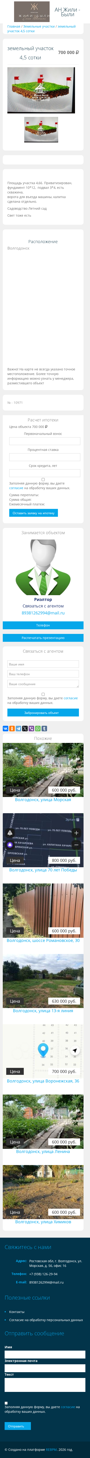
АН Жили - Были (67, 11)
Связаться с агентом (43, 606)
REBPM (51, 1449)
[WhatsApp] (38, 728)
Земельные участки (39, 26)
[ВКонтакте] (5, 728)
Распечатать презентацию (43, 638)
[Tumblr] (44, 728)
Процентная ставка (43, 449)
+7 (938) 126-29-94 (43, 1274)
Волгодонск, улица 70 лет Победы (43, 869)
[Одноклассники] (12, 728)
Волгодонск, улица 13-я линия (43, 1010)
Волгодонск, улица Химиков (43, 1221)
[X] (25, 728)
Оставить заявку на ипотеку (33, 513)
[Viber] (31, 728)
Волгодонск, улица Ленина (43, 1151)
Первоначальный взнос (43, 433)
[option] (41, 92)
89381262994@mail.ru (43, 613)
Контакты (16, 1312)
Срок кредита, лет (43, 465)
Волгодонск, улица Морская (43, 799)
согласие (16, 488)
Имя (8, 1347)
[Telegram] (18, 728)
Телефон (43, 625)
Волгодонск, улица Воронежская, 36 (43, 1080)
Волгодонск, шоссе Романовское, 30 (43, 940)
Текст (9, 1374)
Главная (13, 26)
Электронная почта (21, 1360)
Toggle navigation (8, 12)
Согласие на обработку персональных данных (46, 1320)
